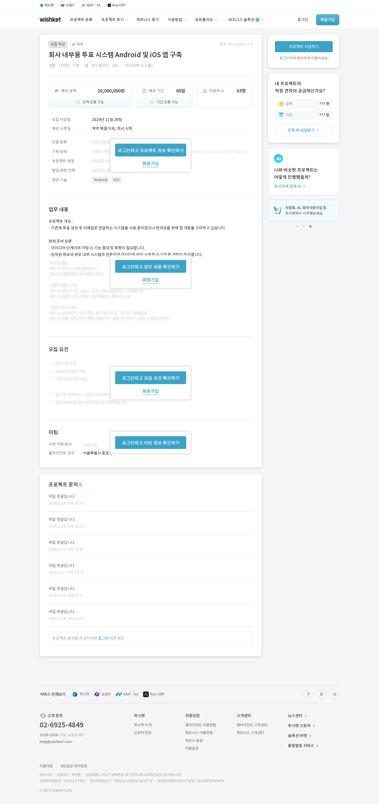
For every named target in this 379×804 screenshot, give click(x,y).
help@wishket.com (56, 741)
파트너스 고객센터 (250, 732)
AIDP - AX (130, 694)
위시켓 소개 (142, 725)
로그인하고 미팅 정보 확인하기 (151, 443)
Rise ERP (157, 694)
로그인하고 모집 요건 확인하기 (151, 378)
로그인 (103, 638)
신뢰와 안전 (142, 732)
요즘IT (106, 694)
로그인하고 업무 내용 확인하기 (151, 266)
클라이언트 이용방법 (200, 725)
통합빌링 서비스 (301, 745)
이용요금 (192, 748)
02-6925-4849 (62, 725)
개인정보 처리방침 (73, 766)
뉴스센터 (295, 715)
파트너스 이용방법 (199, 732)
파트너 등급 (194, 740)
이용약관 (46, 766)
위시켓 (84, 694)
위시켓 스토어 (299, 725)
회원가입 (150, 163)
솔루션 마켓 (297, 735)
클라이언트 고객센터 (252, 725)
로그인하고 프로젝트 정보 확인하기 (151, 150)
